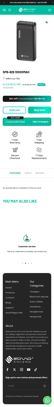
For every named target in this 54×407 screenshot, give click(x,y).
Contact (10, 297)
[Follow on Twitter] (14, 369)
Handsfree (35, 306)
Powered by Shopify (31, 396)
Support (10, 307)
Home (9, 287)
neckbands (35, 316)
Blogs (8, 302)
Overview (15, 173)
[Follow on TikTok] (36, 369)
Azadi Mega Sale (14, 312)
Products (10, 292)
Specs (28, 173)
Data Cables (36, 301)
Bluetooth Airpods (39, 296)
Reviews (40, 173)
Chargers (34, 291)
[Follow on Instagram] (21, 369)
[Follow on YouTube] (28, 369)
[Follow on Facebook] (7, 369)
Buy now (39, 110)
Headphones (36, 311)
